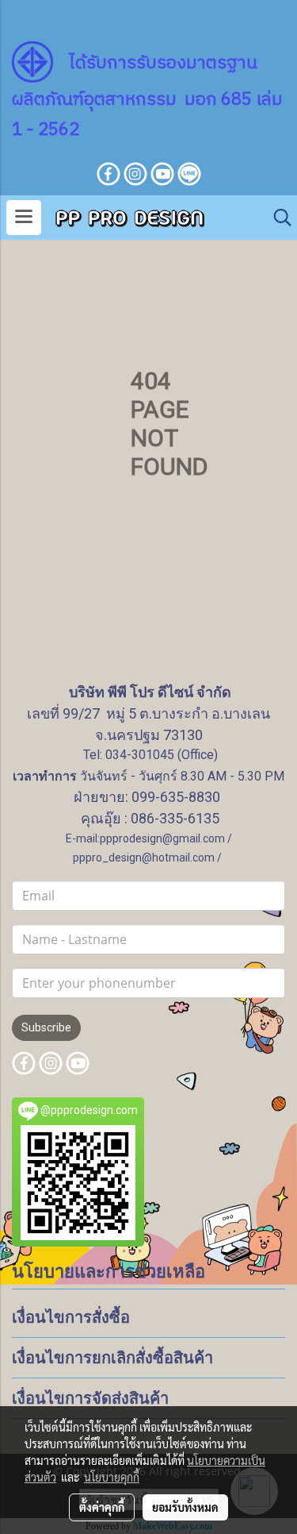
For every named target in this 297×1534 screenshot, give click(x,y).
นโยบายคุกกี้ (111, 1477)
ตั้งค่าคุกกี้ (101, 1507)
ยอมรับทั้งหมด (185, 1507)
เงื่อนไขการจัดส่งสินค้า (90, 1398)
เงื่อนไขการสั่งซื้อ (71, 1317)
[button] (277, 217)
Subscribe (46, 1027)
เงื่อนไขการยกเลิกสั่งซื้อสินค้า (112, 1357)
